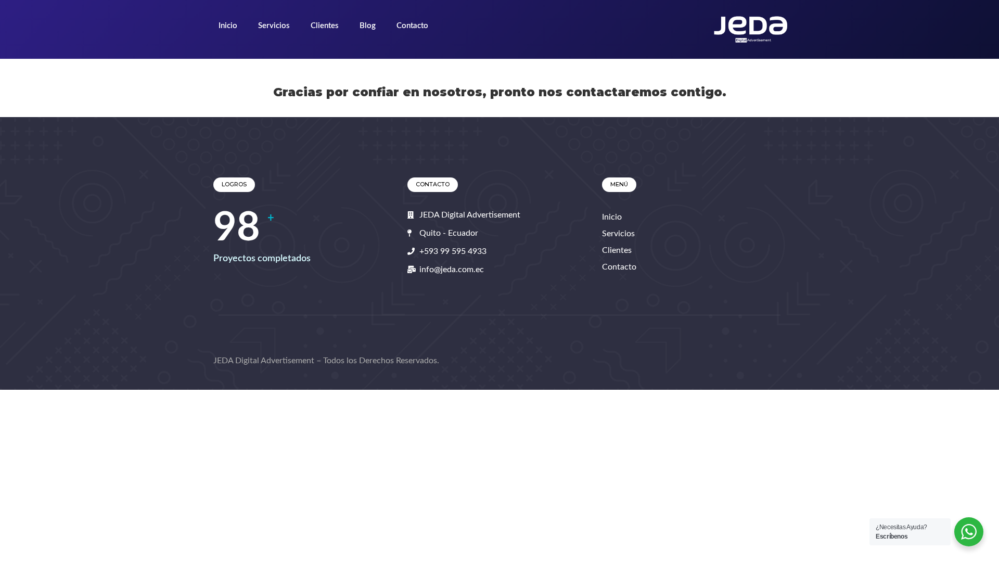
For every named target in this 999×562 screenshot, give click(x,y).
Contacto (412, 26)
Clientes (325, 26)
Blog (368, 26)
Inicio (228, 26)
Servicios (274, 26)
